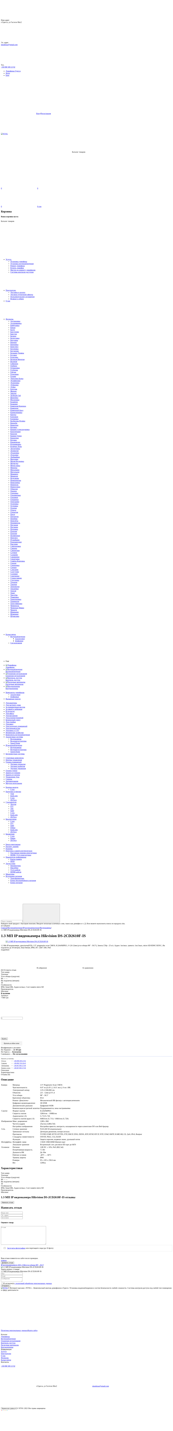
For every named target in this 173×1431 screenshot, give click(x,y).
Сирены (9, 779)
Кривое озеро (5, 1068)
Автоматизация (12, 781)
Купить (4, 1039)
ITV (12, 806)
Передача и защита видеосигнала (19, 851)
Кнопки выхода (12, 787)
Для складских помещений (16, 726)
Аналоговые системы (14, 737)
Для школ (9, 724)
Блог (7, 75)
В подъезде (10, 711)
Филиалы (5, 1358)
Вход (38, 114)
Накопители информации (16, 857)
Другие (13, 804)
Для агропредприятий (14, 718)
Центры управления (14, 760)
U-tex (12, 789)
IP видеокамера (7, 1265)
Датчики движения (18, 768)
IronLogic (14, 796)
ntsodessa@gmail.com (9, 45)
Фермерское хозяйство (15, 733)
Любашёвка (5, 1065)
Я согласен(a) (27, 1283)
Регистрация (46, 114)
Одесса (3, 1061)
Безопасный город (13, 720)
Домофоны (10, 667)
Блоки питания (16, 883)
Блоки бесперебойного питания (23, 880)
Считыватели (11, 802)
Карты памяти (16, 859)
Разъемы (9, 849)
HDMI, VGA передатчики (20, 855)
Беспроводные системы (15, 754)
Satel (12, 811)
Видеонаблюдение (13, 672)
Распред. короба (12, 847)
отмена (4, 1260)
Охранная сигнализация (15, 676)
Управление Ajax (12, 777)
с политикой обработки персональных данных (33, 1283)
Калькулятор (6, 1360)
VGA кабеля (15, 870)
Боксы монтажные (13, 844)
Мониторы (10, 874)
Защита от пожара (13, 773)
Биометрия (10, 834)
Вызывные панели (13, 699)
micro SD (16, 1265)
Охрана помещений (14, 762)
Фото (8, 73)
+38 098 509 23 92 (8, 67)
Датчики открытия (17, 764)
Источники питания (14, 876)
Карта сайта (32, 1330)
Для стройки (11, 722)
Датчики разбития (17, 766)
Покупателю (6, 1354)
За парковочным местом (15, 707)
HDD (12, 861)
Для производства (13, 728)
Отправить (5, 1286)
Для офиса (10, 713)
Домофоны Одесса (13, 71)
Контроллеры (11, 819)
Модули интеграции (14, 783)
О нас (3, 1356)
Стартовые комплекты (15, 758)
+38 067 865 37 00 (20, 1065)
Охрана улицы (11, 771)
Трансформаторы (17, 878)
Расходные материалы (14, 684)
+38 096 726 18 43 (20, 1063)
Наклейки (14, 868)
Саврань (4, 1063)
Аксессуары (10, 864)
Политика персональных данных (14, 1330)
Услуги (4, 1351)
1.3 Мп (23, 1265)
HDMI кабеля (15, 872)
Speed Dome (15, 743)
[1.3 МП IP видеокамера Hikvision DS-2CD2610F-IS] (27, 941)
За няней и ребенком (14, 709)
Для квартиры (11, 703)
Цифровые (14, 697)
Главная (4, 928)
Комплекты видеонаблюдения (18, 735)
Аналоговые (15, 695)
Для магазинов (12, 716)
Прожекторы (15, 866)
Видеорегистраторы (18, 741)
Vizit (12, 794)
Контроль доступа (13, 680)
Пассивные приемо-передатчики (23, 853)
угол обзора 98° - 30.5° (35, 1265)
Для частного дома (13, 705)
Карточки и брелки (13, 792)
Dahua (12, 828)
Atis (11, 809)
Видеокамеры (15, 739)
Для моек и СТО (12, 730)
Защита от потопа (13, 775)
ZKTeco (13, 800)
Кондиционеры (12, 688)
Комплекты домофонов (15, 692)
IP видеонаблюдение (14, 745)
